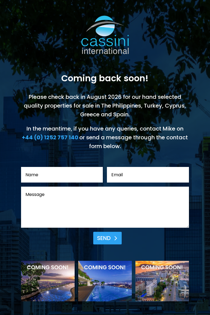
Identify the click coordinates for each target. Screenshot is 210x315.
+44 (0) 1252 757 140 (50, 137)
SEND (104, 238)
